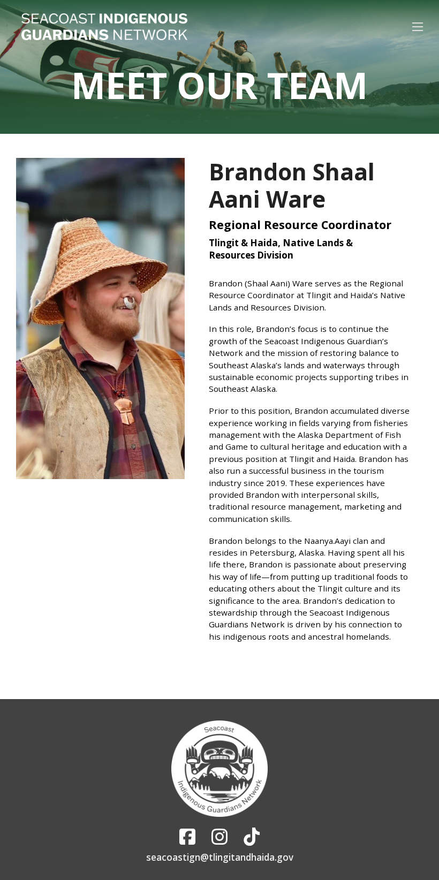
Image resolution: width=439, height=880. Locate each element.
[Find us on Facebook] (187, 836)
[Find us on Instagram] (219, 836)
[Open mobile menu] (417, 26)
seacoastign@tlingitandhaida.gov (219, 857)
